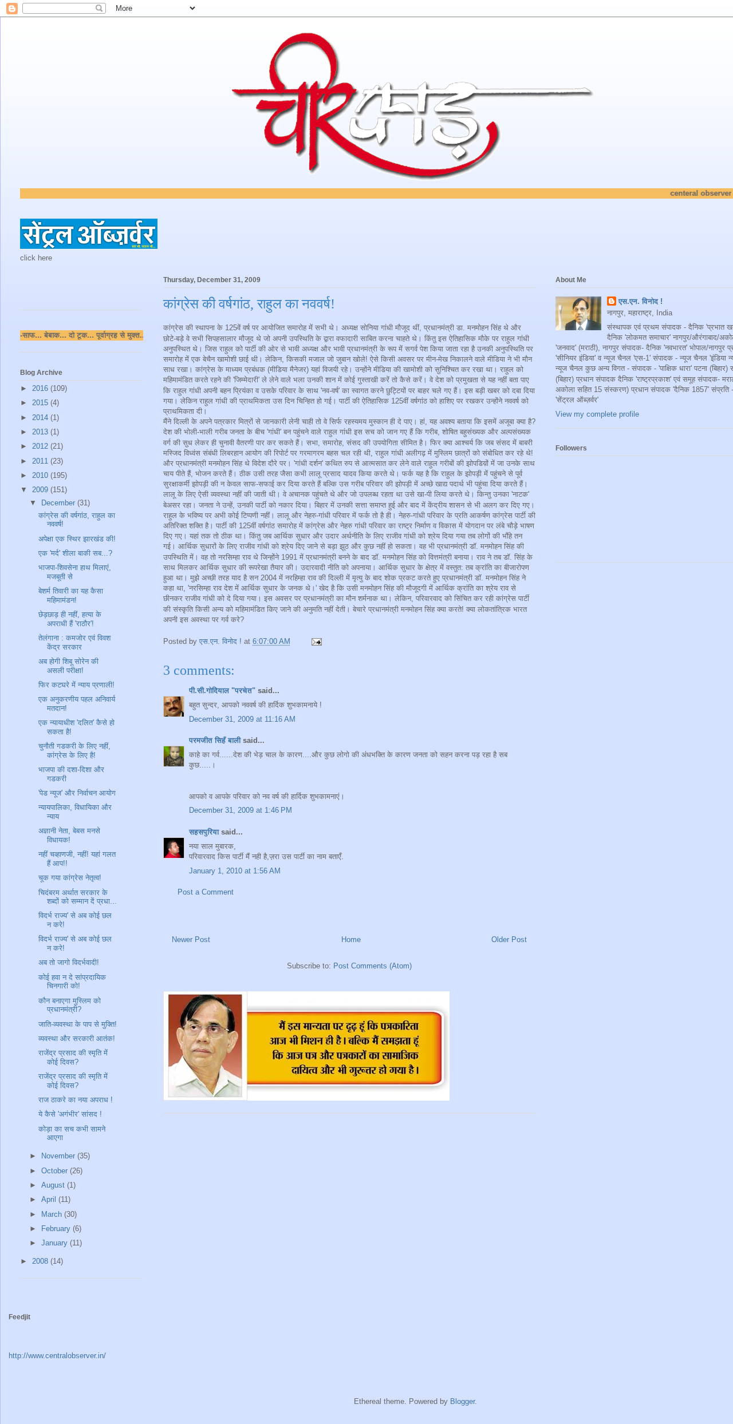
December (59, 503)
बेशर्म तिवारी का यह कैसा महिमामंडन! (70, 595)
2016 (41, 388)
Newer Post (191, 939)
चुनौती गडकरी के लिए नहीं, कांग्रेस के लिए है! (74, 751)
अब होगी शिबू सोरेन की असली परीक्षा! (68, 666)
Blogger (462, 1401)
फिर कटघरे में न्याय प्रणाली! (76, 685)
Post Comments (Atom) (372, 966)
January (55, 1243)
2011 (41, 461)
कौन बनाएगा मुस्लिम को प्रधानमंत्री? (69, 1005)
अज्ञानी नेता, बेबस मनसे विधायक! (69, 835)
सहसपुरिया (204, 832)
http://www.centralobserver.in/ (57, 1355)
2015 (41, 402)
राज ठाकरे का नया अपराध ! (75, 1099)
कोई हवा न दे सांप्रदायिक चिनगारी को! (72, 982)
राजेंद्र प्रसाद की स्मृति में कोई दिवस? (73, 1057)
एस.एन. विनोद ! (640, 301)
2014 (41, 417)
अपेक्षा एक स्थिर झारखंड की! (77, 539)
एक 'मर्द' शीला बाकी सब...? (75, 553)
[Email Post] (316, 641)
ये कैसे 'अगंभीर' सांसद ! (70, 1114)
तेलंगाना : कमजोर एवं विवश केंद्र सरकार (74, 642)
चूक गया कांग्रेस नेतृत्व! (69, 877)
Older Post (509, 939)
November (59, 1156)
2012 (41, 446)
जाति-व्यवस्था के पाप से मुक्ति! (77, 1024)
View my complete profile (597, 414)
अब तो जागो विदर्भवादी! (68, 962)
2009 (41, 489)
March (52, 1214)
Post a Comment (206, 892)
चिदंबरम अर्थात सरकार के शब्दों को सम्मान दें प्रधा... (77, 897)
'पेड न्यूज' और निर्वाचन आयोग (77, 793)
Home (351, 939)
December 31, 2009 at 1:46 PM (240, 810)
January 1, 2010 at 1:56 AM (235, 871)
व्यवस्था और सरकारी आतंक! (76, 1038)
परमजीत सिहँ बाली (215, 740)
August (54, 1185)
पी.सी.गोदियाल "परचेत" (222, 690)
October (55, 1170)
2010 (41, 475)
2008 (41, 1261)
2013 (41, 432)
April (49, 1199)
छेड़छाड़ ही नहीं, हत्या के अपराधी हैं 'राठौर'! (69, 619)
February (57, 1228)
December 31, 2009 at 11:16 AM (242, 719)
